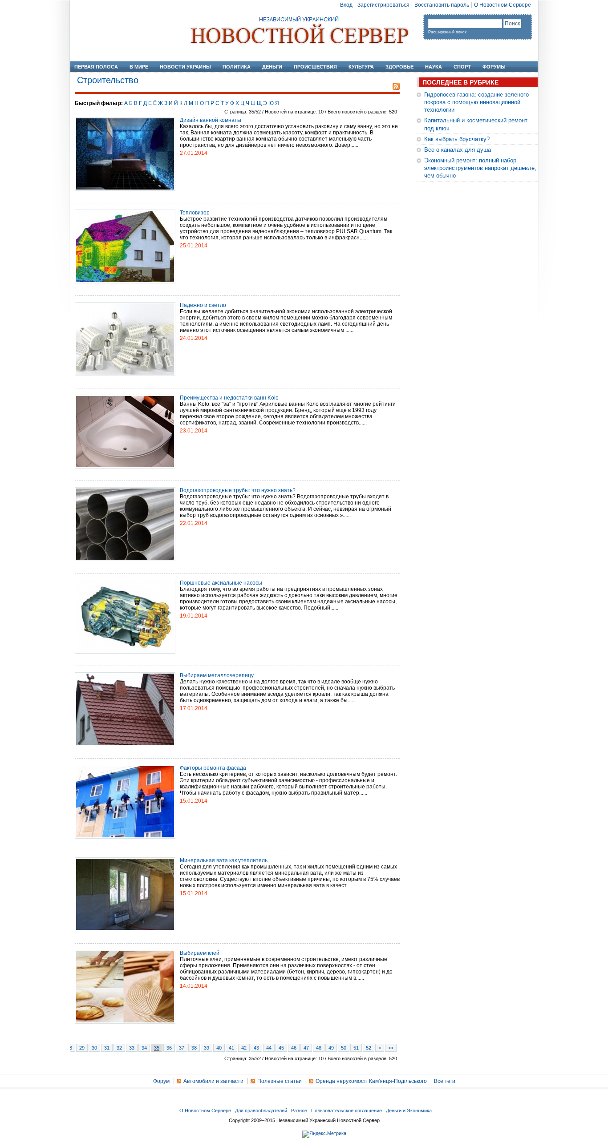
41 (231, 1047)
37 (181, 1047)
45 (281, 1047)
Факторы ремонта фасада (213, 768)
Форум (161, 1081)
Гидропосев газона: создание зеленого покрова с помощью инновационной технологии (476, 102)
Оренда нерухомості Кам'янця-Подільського (371, 1081)
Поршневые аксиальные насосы (221, 583)
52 (368, 1047)
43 (256, 1047)
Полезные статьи (279, 1081)
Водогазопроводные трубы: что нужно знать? (238, 490)
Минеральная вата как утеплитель (224, 860)
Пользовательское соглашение (346, 1110)
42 (244, 1047)
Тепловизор (195, 213)
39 (206, 1047)
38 (194, 1047)
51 (356, 1047)
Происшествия (315, 66)
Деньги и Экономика (409, 1110)
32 (119, 1047)
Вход (346, 5)
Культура (361, 66)
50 (343, 1047)
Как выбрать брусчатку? (457, 139)
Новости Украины (185, 66)
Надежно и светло (203, 305)
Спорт (462, 66)
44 (269, 1047)
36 (169, 1047)
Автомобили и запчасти (213, 1081)
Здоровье (399, 66)
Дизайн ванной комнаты (210, 120)
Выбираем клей (199, 953)
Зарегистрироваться (383, 5)
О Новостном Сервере (502, 5)
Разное (299, 1110)
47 (306, 1047)
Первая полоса (96, 66)
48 (318, 1047)
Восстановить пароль (441, 5)
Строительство (107, 80)
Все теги (444, 1081)
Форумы (494, 66)
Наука (433, 66)
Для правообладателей (261, 1110)
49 (331, 1047)
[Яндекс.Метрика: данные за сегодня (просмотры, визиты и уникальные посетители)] (324, 1134)
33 (131, 1047)
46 (293, 1047)
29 (82, 1047)
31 (106, 1047)
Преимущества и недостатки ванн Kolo (229, 398)
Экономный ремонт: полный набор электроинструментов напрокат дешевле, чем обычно (480, 168)
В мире (139, 66)
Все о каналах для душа (457, 149)
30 (94, 1047)
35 (156, 1047)
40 (219, 1047)
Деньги (272, 66)
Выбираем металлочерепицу (217, 675)
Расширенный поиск (447, 32)
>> (390, 1047)
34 (144, 1047)
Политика (237, 66)
